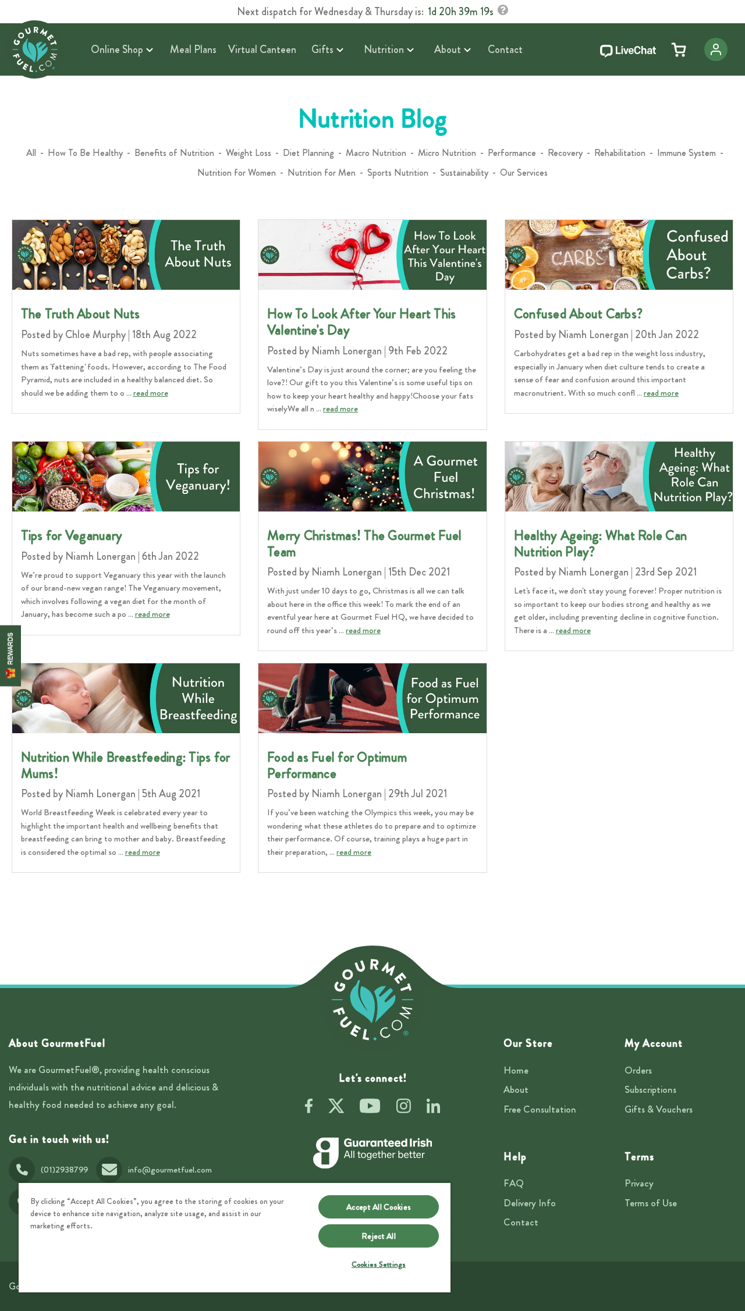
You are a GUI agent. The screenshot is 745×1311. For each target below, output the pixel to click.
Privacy (639, 1183)
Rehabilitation (619, 152)
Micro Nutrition (447, 152)
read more (150, 392)
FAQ (513, 1183)
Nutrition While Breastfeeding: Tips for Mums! (125, 765)
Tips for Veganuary (72, 535)
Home (515, 1070)
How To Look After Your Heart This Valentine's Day (361, 322)
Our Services (524, 172)
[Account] (716, 49)
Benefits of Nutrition (174, 152)
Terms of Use (651, 1203)
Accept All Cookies (378, 1207)
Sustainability (464, 172)
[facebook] (309, 1108)
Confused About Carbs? (578, 314)
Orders (638, 1070)
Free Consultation (539, 1109)
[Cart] (678, 49)
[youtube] (370, 1108)
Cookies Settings (379, 1264)
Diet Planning (308, 152)
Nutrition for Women (236, 172)
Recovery (565, 152)
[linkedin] (433, 1108)
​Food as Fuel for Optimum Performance (337, 765)
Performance (512, 152)
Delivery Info (529, 1203)
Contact (520, 1222)
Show (10, 655)
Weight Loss (248, 152)
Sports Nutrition (397, 172)
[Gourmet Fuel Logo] (372, 999)
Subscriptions (650, 1089)
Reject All (378, 1236)
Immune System (686, 152)
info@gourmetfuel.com (170, 1169)
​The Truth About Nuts (80, 314)
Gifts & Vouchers (659, 1109)
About (515, 1089)
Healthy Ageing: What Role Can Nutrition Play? (600, 544)
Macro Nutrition (376, 152)
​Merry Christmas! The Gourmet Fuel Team (364, 544)
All (31, 152)
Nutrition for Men (322, 172)
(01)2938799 (64, 1169)
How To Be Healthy (85, 152)
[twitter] (336, 1108)
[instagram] (403, 1108)
